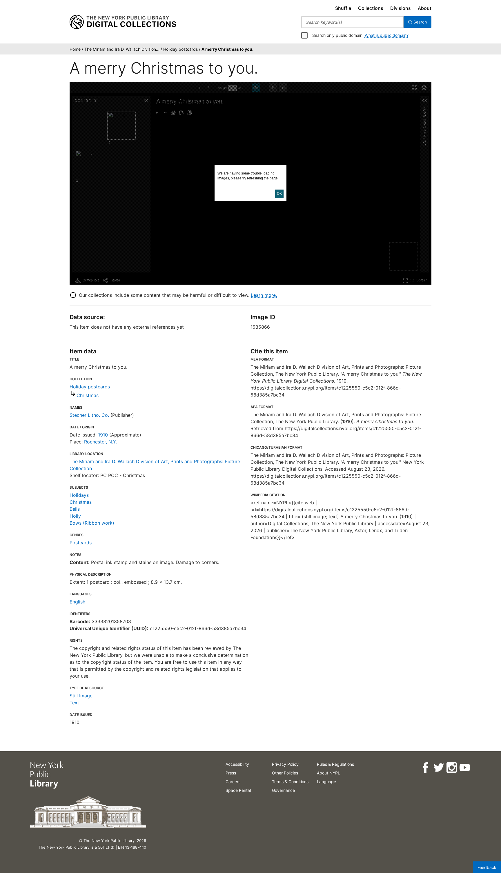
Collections (370, 8)
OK (279, 194)
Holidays (79, 495)
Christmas (88, 395)
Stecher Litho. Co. (89, 415)
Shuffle (343, 8)
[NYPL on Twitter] (438, 767)
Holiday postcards (90, 387)
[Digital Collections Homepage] (123, 22)
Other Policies (285, 772)
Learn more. (264, 295)
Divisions (400, 8)
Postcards (81, 542)
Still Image (81, 696)
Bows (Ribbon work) (92, 523)
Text (74, 702)
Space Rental (238, 790)
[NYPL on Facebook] (425, 767)
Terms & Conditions (290, 781)
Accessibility (237, 764)
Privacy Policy (285, 764)
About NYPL (328, 772)
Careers (233, 781)
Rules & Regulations (335, 764)
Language (326, 781)
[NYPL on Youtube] (464, 767)
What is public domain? (387, 35)
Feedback (487, 867)
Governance (283, 790)
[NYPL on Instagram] (451, 767)
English (77, 602)
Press (231, 772)
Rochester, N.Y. (100, 442)
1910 (103, 435)
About (424, 8)
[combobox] (352, 22)
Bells (75, 509)
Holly (75, 516)
